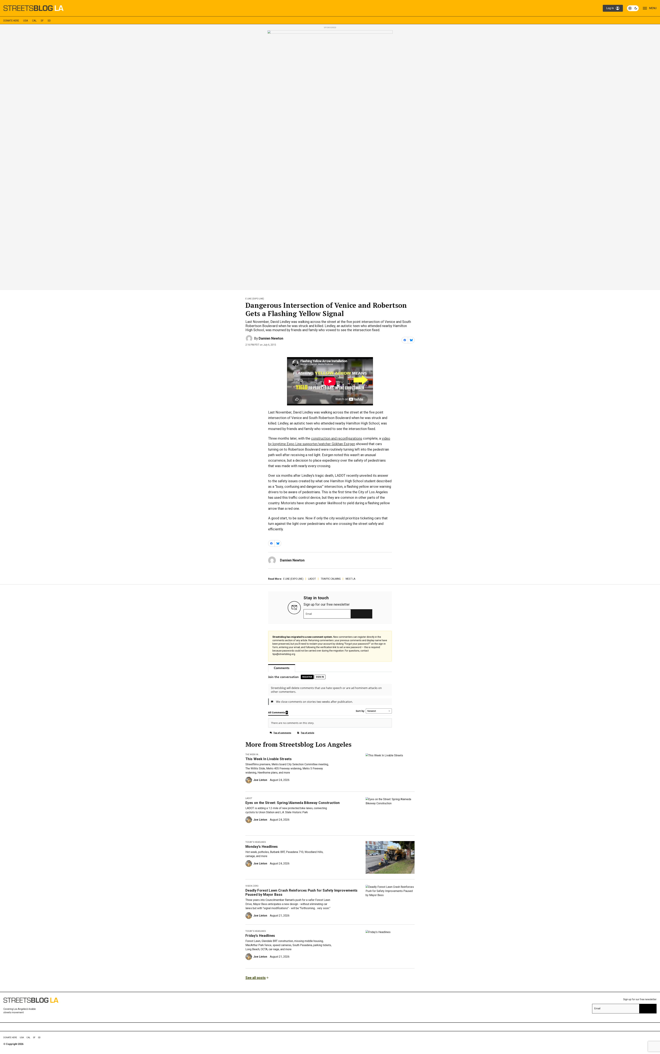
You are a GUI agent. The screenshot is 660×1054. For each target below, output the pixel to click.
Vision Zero (252, 886)
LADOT (312, 578)
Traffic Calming (331, 578)
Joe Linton (260, 780)
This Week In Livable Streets (268, 759)
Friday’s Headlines (260, 936)
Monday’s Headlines (261, 847)
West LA (350, 578)
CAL (34, 20)
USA (25, 20)
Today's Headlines (255, 842)
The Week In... (252, 754)
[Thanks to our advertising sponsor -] (330, 159)
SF (42, 20)
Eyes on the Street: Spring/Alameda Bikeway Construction (292, 803)
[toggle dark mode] (633, 8)
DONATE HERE (11, 20)
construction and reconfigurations (336, 438)
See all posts (255, 978)
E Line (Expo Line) (254, 298)
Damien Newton (271, 338)
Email (309, 613)
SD (49, 20)
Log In (610, 8)
